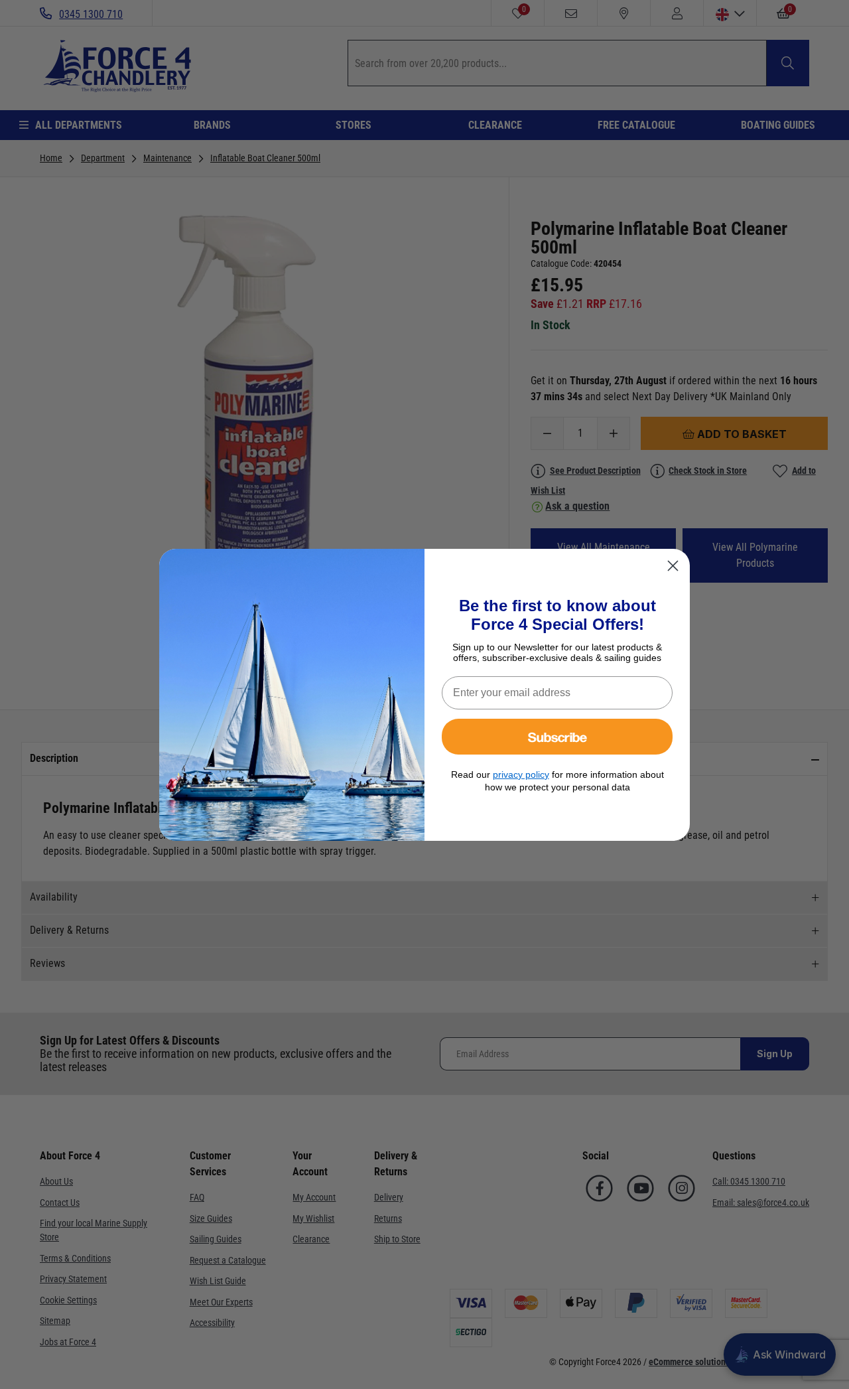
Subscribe (557, 736)
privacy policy (521, 774)
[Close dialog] (673, 565)
